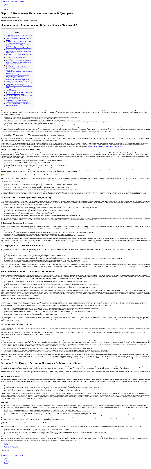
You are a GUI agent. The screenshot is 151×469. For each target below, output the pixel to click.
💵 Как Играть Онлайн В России (16, 57)
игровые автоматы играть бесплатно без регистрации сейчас (105, 146)
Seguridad (7, 443)
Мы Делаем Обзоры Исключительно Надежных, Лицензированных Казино (17, 78)
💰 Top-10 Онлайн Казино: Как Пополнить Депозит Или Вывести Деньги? (19, 93)
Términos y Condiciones (11, 447)
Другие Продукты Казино (13, 63)
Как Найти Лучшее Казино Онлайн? (17, 100)
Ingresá (6, 9)
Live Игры (9, 59)
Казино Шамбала (11, 90)
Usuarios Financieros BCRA (12, 446)
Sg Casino (8, 89)
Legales (6, 444)
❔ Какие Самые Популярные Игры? (17, 102)
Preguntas (7, 6)
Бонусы (8, 65)
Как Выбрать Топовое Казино (15, 84)
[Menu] (1, 466)
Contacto (6, 7)
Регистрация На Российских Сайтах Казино (19, 49)
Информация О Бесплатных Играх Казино (18, 48)
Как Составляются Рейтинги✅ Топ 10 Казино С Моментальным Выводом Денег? (19, 82)
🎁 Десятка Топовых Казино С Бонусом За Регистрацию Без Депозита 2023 (18, 42)
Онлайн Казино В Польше (13, 98)
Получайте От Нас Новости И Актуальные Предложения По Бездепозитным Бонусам (18, 61)
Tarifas (6, 4)
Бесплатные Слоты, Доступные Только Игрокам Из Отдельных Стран (17, 75)
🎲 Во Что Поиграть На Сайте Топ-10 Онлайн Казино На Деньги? (17, 67)
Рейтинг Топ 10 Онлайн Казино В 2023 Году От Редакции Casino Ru (19, 96)
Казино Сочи (10, 70)
